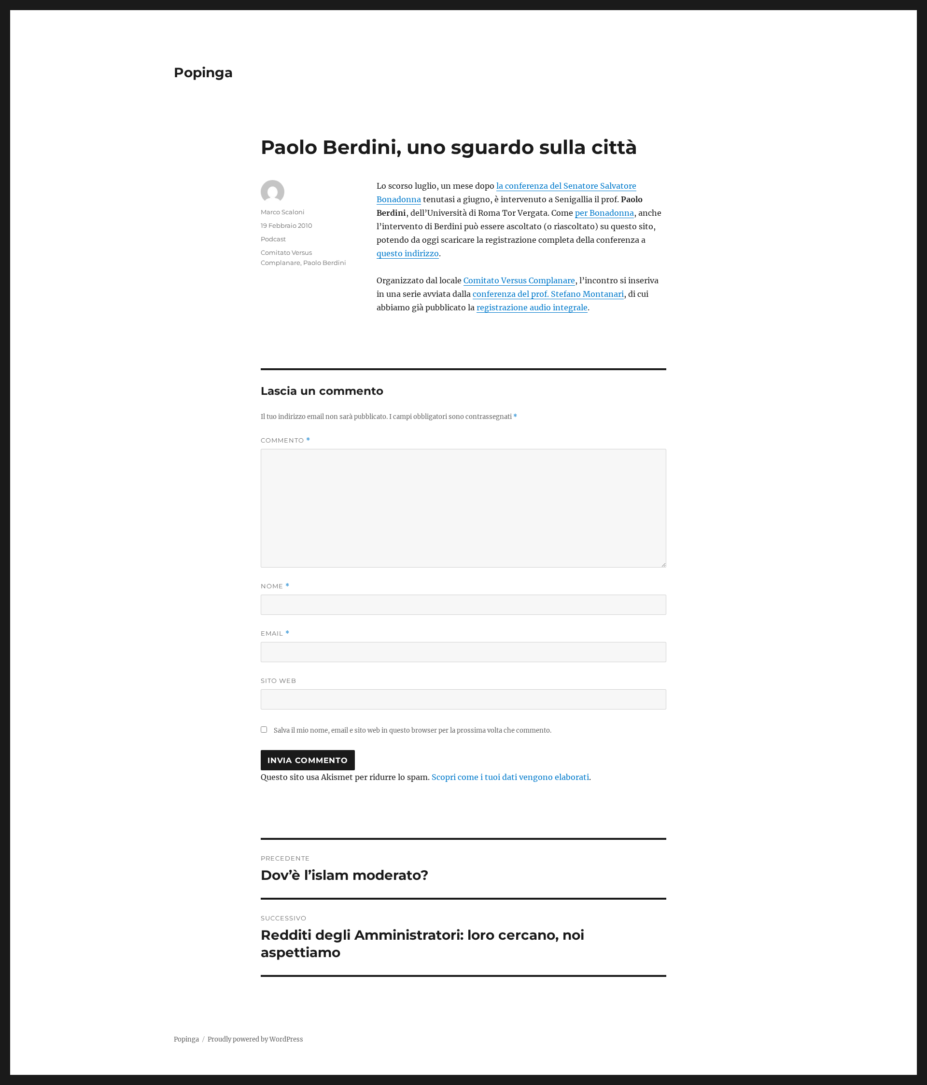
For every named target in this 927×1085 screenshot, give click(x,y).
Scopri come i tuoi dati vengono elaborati (510, 777)
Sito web (278, 680)
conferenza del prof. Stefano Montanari (548, 294)
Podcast (273, 239)
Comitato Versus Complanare (519, 280)
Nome (275, 586)
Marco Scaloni (283, 212)
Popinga (203, 72)
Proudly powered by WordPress (255, 1039)
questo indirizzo (408, 253)
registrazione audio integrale (532, 307)
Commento (285, 440)
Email (275, 633)
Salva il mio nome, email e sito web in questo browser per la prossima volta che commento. (412, 730)
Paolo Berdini (324, 262)
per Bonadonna (604, 213)
